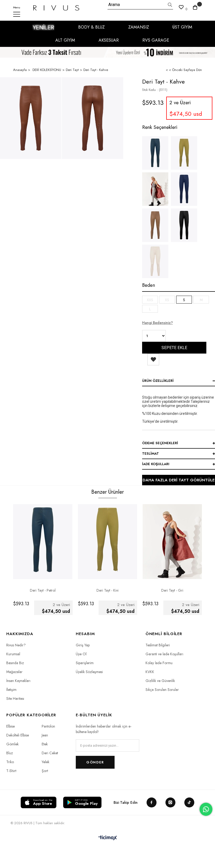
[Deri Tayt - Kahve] (30, 118)
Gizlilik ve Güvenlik (160, 680)
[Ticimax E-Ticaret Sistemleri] (107, 838)
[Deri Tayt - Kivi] (184, 153)
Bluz (9, 753)
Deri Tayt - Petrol (43, 590)
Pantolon (48, 726)
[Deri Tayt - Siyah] (184, 225)
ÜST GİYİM (182, 27)
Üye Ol (81, 654)
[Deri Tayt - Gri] (155, 189)
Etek (45, 744)
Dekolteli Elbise (17, 735)
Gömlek (12, 744)
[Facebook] (152, 802)
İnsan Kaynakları (18, 680)
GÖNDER (95, 762)
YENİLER (43, 27)
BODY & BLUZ (91, 27)
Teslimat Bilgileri (158, 645)
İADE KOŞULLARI (155, 463)
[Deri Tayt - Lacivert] (184, 189)
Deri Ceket (50, 753)
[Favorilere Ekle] (153, 359)
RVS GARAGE (155, 40)
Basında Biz (15, 662)
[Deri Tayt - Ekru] (155, 261)
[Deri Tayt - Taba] (155, 225)
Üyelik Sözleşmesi (89, 671)
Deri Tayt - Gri (172, 590)
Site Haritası (15, 698)
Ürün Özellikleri (158, 380)
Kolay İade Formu (159, 662)
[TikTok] (189, 802)
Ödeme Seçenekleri (160, 443)
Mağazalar (14, 671)
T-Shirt (11, 770)
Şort (45, 770)
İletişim (11, 689)
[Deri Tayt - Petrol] (155, 153)
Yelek (45, 761)
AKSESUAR (109, 40)
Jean (45, 735)
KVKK (150, 671)
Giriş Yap (83, 645)
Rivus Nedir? (16, 645)
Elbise (10, 726)
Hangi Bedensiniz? (157, 322)
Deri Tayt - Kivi (107, 590)
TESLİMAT (150, 453)
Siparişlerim (85, 662)
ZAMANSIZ (138, 27)
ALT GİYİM (65, 40)
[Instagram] (170, 802)
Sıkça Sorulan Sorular (162, 689)
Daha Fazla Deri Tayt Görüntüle (178, 480)
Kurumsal (13, 654)
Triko (10, 761)
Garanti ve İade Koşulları (164, 654)
